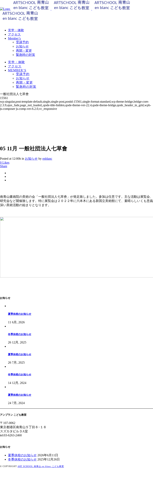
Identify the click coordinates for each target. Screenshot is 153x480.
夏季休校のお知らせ (19, 313)
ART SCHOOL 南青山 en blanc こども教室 (41, 466)
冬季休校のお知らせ (19, 334)
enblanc (47, 158)
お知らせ (31, 158)
